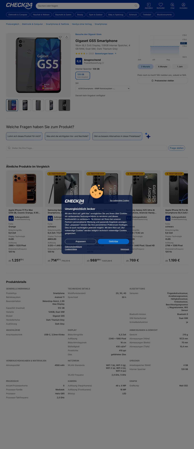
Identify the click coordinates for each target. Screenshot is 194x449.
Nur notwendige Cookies (119, 201)
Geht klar (113, 241)
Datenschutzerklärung (73, 247)
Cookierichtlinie (71, 249)
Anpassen (81, 241)
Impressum (125, 249)
